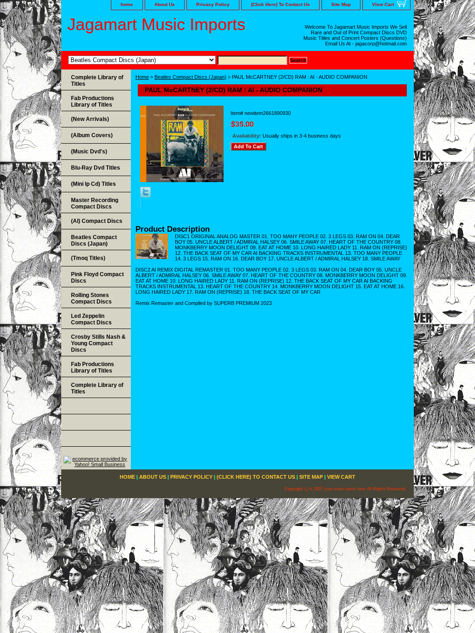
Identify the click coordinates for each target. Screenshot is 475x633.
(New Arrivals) (90, 119)
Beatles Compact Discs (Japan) (190, 77)
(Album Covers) (92, 135)
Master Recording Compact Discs (94, 203)
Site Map (341, 4)
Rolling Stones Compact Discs (91, 298)
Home (142, 77)
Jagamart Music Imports (156, 24)
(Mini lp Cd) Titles (93, 184)
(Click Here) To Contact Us (280, 4)
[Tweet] (145, 195)
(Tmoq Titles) (88, 258)
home (127, 4)
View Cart (383, 4)
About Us (164, 4)
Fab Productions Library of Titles (92, 101)
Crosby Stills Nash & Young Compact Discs (98, 343)
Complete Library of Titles (97, 80)
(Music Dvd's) (89, 151)
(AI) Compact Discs (96, 221)
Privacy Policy (213, 4)
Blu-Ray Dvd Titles (95, 168)
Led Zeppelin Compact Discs (91, 319)
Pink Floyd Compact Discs (97, 277)
